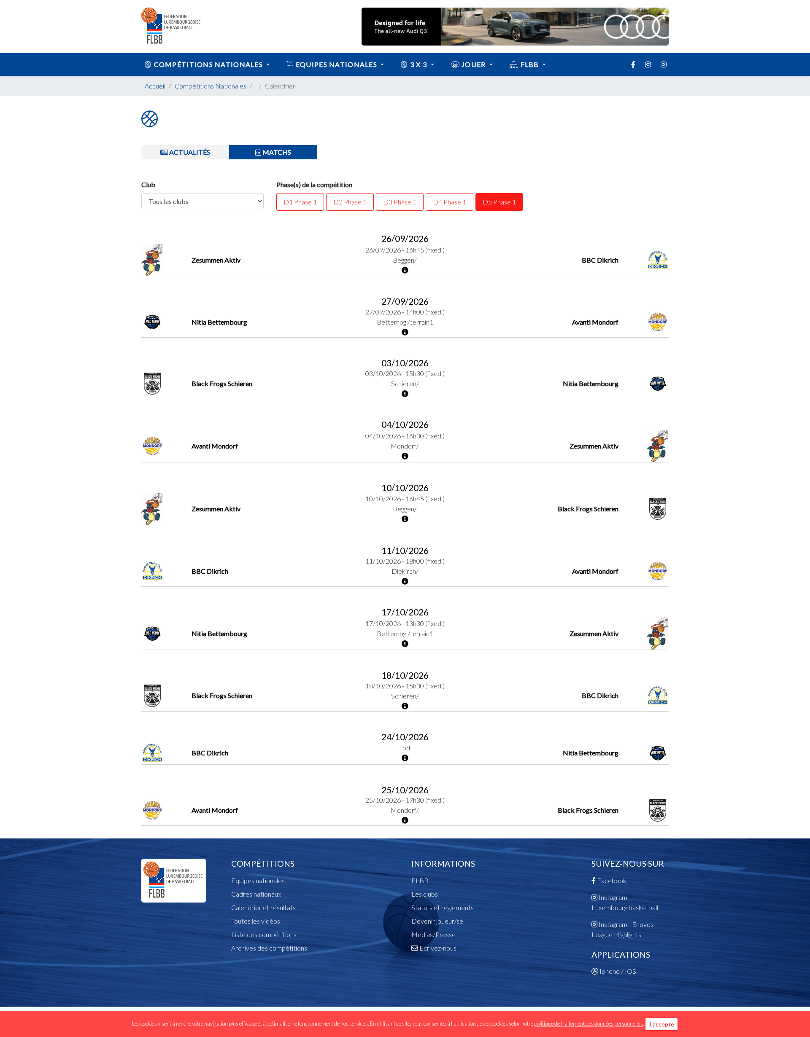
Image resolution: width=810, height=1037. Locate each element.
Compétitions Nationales (210, 86)
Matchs (276, 152)
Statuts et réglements (442, 907)
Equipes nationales (258, 880)
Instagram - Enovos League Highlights (622, 929)
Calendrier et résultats (263, 907)
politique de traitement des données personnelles (588, 1023)
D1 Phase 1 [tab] (300, 202)
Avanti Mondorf (595, 322)
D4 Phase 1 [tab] (449, 202)
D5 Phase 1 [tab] (499, 202)
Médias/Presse (433, 934)
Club (148, 184)
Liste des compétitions (264, 934)
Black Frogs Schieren (222, 383)
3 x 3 (418, 64)
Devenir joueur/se (437, 921)
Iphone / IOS (617, 971)
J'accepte (661, 1024)
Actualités (189, 152)
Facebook (611, 880)
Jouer (474, 64)
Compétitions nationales (208, 64)
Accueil (155, 86)
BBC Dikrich (600, 260)
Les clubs (424, 894)
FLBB (529, 64)
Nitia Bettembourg (219, 322)
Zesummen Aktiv (216, 260)
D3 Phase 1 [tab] (399, 202)
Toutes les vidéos (255, 921)
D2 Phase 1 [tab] (350, 202)
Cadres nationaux (256, 894)
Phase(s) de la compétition (314, 184)
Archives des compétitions (269, 948)
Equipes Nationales (336, 64)
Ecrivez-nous (437, 948)
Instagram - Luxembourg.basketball (624, 902)
